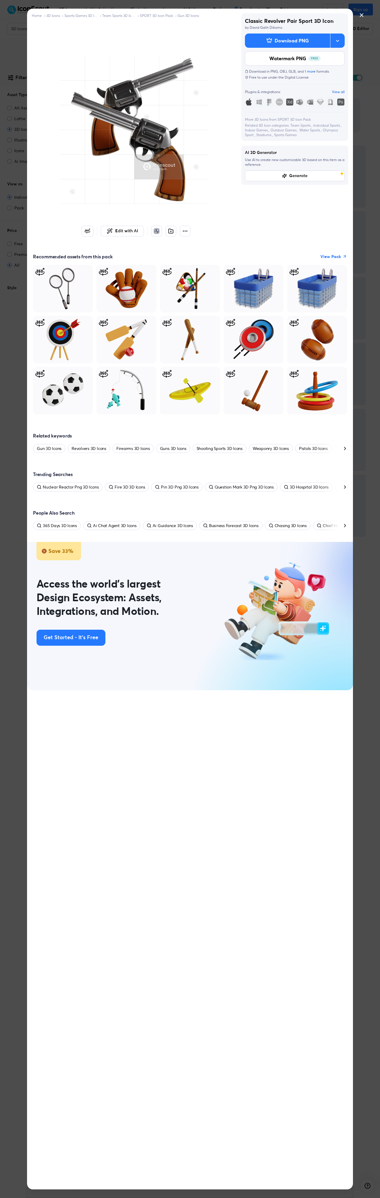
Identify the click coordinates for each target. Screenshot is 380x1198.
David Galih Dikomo (266, 27)
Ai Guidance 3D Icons (173, 525)
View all (338, 92)
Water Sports (310, 130)
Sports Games (285, 135)
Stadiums (264, 135)
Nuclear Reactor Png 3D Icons (71, 487)
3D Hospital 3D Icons (309, 487)
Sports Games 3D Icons (81, 15)
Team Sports (300, 125)
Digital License (297, 77)
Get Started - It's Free (71, 637)
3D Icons (53, 15)
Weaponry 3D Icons (271, 448)
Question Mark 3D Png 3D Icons (244, 487)
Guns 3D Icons (173, 448)
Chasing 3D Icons (291, 525)
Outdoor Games (283, 130)
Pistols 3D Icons (313, 448)
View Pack (330, 256)
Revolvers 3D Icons (89, 448)
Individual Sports (327, 125)
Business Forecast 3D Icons (234, 525)
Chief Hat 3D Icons (340, 525)
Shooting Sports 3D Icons (220, 448)
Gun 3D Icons (188, 15)
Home (37, 15)
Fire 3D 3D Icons (130, 487)
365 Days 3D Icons (60, 525)
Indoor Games (257, 130)
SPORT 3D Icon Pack (156, 15)
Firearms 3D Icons (133, 448)
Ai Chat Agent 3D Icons (115, 525)
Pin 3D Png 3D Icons (179, 487)
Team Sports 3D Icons (118, 15)
